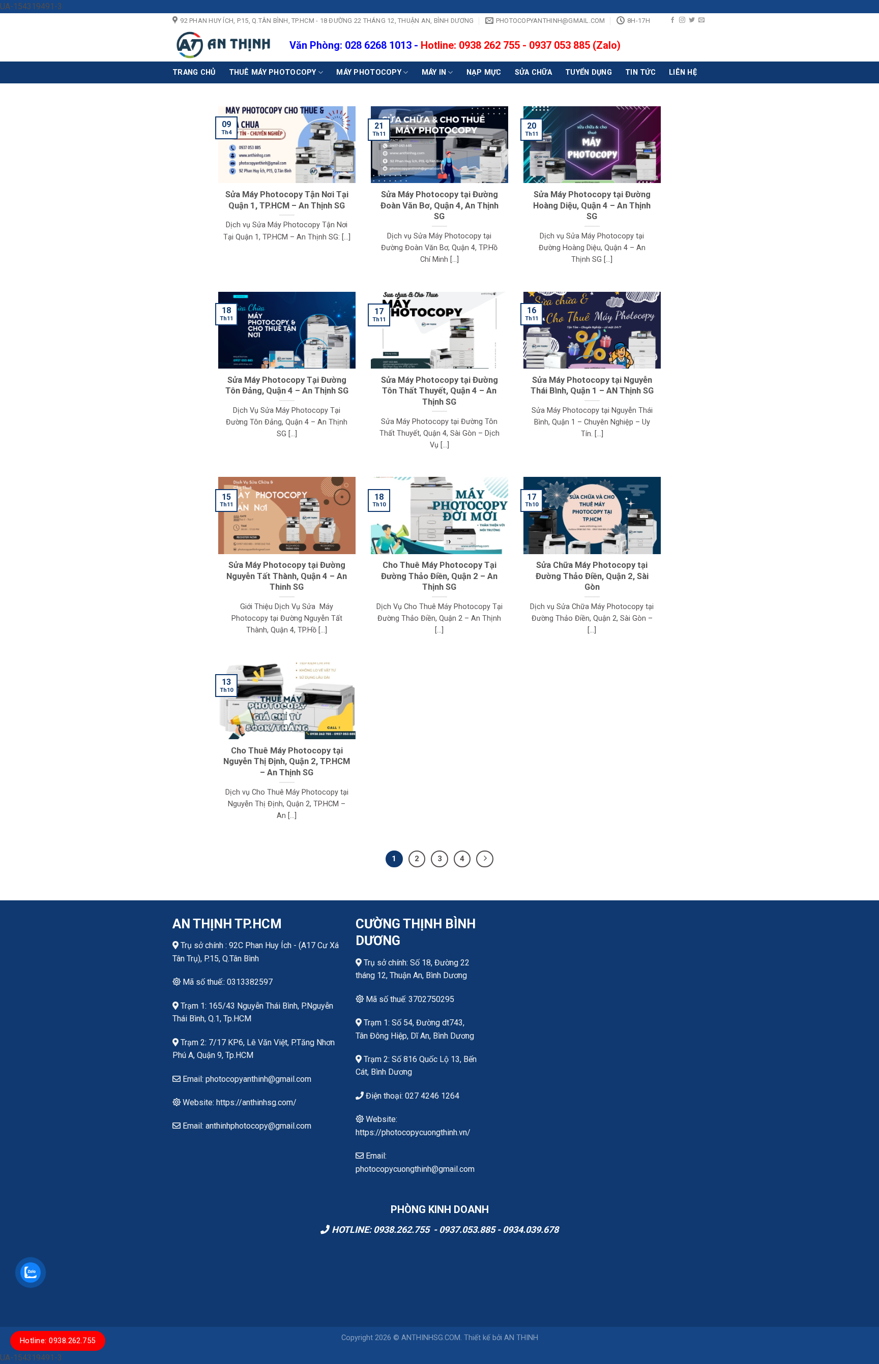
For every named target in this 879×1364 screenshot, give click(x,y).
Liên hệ (683, 72)
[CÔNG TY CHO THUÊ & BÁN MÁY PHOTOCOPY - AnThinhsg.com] (223, 45)
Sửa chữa (533, 72)
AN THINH (521, 1337)
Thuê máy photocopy (272, 72)
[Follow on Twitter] (692, 20)
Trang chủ (194, 72)
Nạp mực (484, 72)
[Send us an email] (701, 20)
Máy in (434, 72)
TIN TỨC (640, 72)
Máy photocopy (368, 72)
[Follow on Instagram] (682, 20)
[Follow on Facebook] (672, 20)
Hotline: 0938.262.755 (58, 1340)
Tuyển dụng (588, 72)
